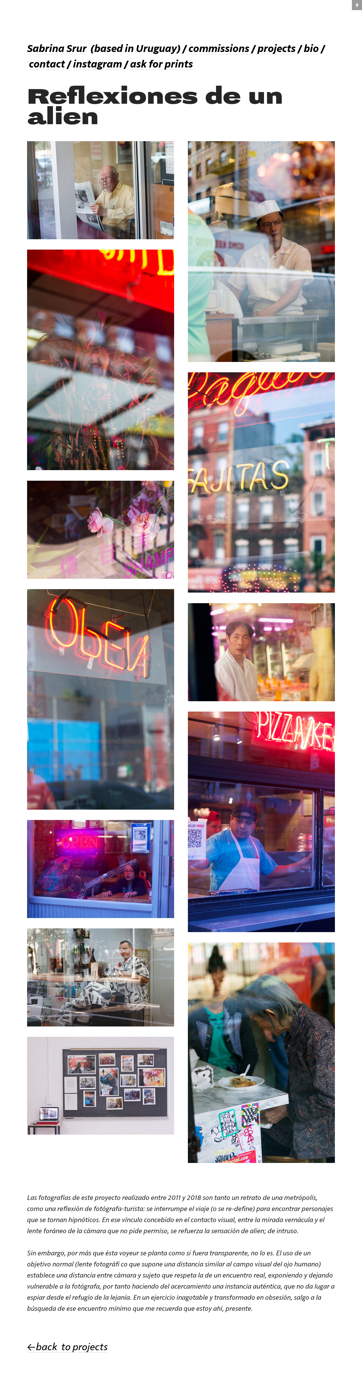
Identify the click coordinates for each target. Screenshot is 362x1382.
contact (47, 64)
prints (179, 64)
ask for (147, 64)
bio (311, 49)
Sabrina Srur (57, 49)
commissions (219, 49)
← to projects (67, 1347)
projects (277, 49)
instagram (97, 64)
